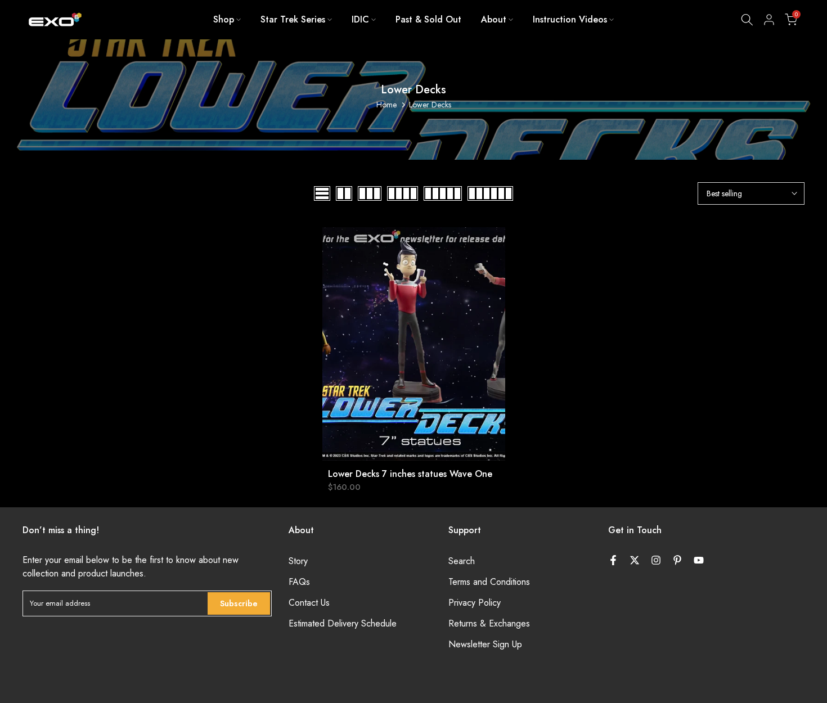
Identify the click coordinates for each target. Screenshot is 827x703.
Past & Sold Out (428, 19)
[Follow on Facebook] (613, 560)
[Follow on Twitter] (635, 560)
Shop (223, 19)
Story (298, 561)
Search (461, 561)
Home (386, 104)
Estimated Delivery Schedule (343, 624)
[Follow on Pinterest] (677, 560)
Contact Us (309, 603)
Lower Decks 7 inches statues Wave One (410, 473)
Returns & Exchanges (489, 624)
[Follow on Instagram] (656, 560)
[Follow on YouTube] (699, 560)
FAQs (299, 582)
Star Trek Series (292, 19)
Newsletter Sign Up (485, 644)
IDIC (360, 19)
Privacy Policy (474, 603)
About (493, 19)
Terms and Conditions (489, 582)
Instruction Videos (570, 19)
